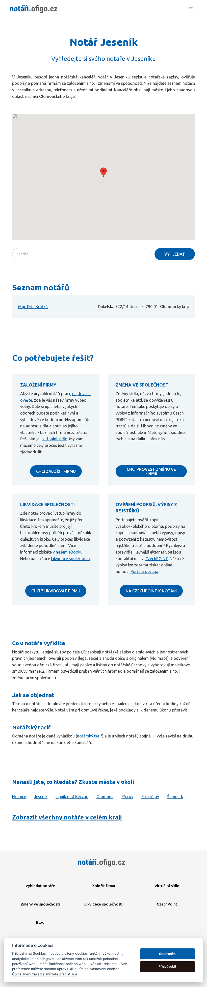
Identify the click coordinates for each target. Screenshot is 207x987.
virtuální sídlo (54, 438)
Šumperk (175, 796)
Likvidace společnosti (70, 558)
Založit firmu (103, 886)
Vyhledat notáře (40, 886)
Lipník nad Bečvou (72, 796)
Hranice (19, 796)
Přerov (127, 796)
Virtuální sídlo (166, 886)
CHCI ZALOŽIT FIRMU (56, 471)
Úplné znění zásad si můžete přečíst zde (44, 974)
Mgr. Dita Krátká (33, 306)
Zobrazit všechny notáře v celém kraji (67, 817)
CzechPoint (167, 904)
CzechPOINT (156, 558)
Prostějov (150, 796)
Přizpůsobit (167, 966)
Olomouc (104, 796)
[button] (191, 9)
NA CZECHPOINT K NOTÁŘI (151, 591)
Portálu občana (144, 571)
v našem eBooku (68, 552)
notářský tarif (89, 736)
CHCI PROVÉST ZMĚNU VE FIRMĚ (151, 471)
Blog (40, 922)
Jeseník (40, 796)
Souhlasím (167, 954)
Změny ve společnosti (40, 904)
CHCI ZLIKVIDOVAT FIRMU (55, 591)
